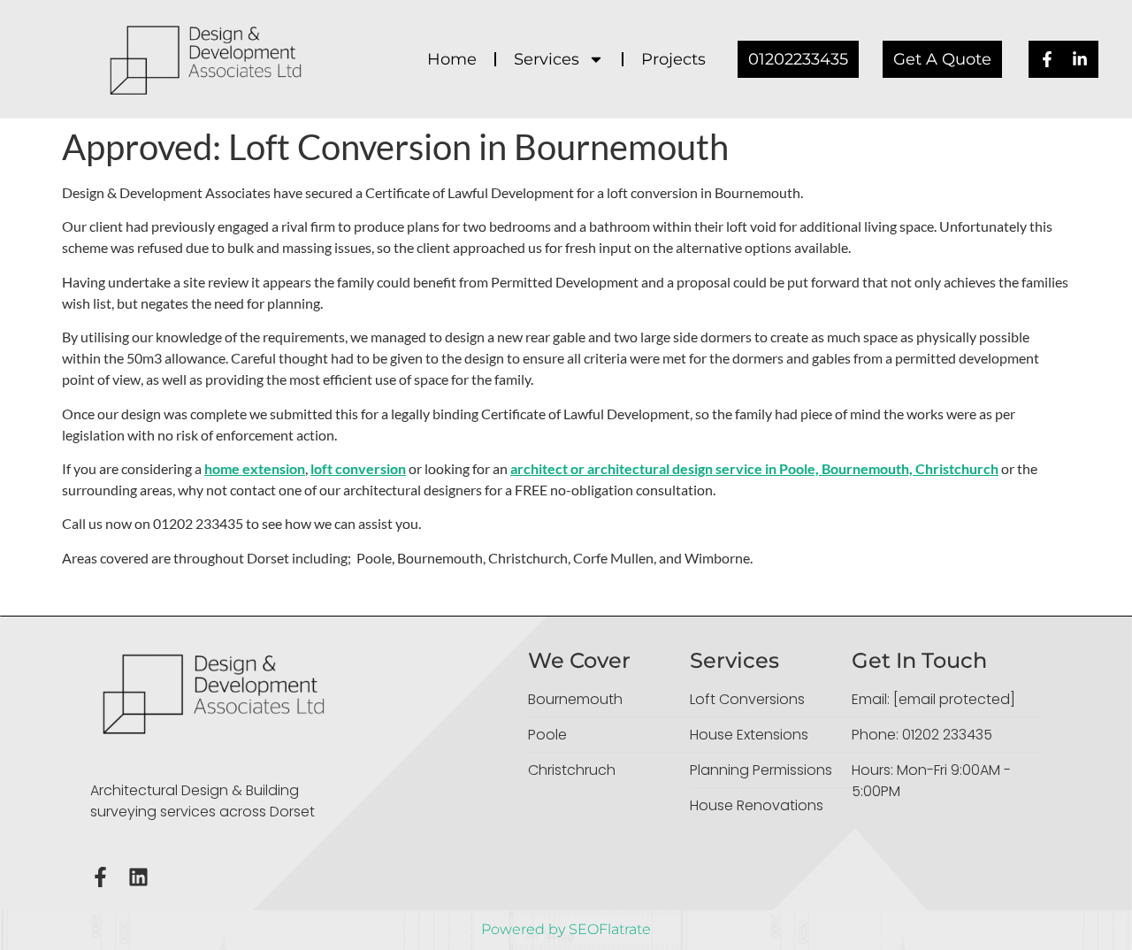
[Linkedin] (138, 877)
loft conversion (358, 468)
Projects (673, 59)
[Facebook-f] (100, 877)
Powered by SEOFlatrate (566, 929)
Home (452, 59)
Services (546, 59)
